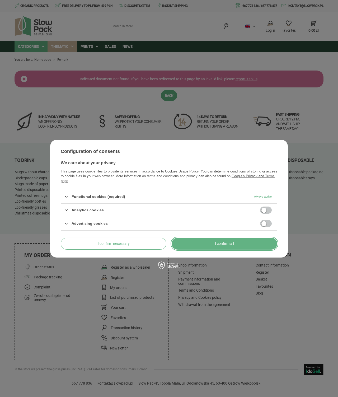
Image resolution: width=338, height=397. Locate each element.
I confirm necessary (114, 243)
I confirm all (224, 243)
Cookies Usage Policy (182, 171)
